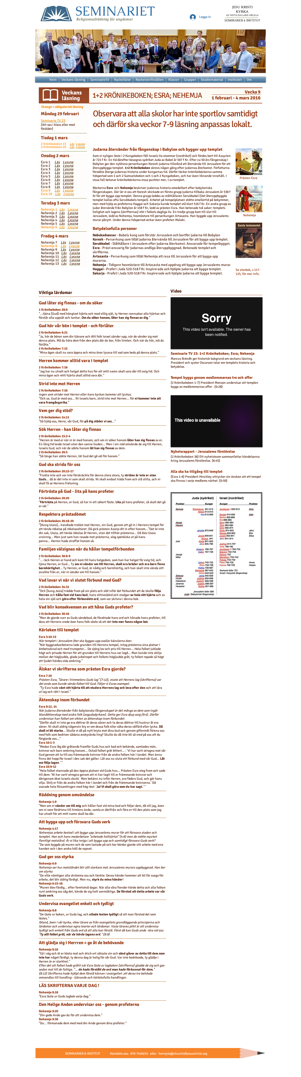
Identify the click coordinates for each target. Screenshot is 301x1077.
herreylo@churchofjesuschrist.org (182, 1054)
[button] (262, 42)
